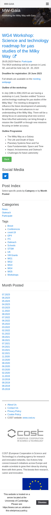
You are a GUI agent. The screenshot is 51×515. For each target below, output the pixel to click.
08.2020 (6, 363)
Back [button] (6, 159)
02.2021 (6, 353)
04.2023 (6, 304)
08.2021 (6, 340)
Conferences (13, 229)
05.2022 (6, 324)
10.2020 (6, 360)
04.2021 (6, 347)
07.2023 (6, 294)
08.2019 (6, 386)
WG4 (9, 268)
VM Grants (12, 255)
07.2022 (6, 317)
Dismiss (42, 502)
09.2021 (6, 337)
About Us (11, 405)
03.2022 (6, 327)
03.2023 (6, 307)
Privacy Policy (14, 411)
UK (9, 252)
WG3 (9, 265)
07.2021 (6, 343)
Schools (11, 245)
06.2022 (6, 320)
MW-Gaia (9, 4)
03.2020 (6, 369)
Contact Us (12, 408)
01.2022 (6, 334)
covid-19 (11, 232)
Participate (27, 61)
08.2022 (6, 314)
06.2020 (6, 366)
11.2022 (6, 311)
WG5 (9, 271)
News (5, 209)
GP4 (9, 236)
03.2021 (6, 350)
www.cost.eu (29, 418)
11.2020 (6, 356)
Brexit (10, 226)
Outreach (6, 212)
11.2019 (6, 376)
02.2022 (6, 330)
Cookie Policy (14, 414)
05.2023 (6, 301)
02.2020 (6, 373)
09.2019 (6, 382)
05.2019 (6, 389)
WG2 (9, 262)
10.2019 (6, 379)
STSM (10, 249)
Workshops (12, 275)
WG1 (9, 258)
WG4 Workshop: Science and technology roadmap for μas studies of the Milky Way (25, 46)
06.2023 (6, 298)
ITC (9, 239)
